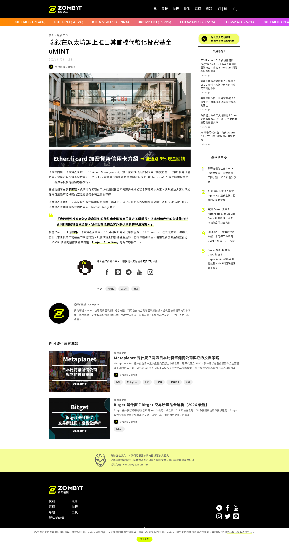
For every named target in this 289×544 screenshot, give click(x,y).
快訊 (187, 9)
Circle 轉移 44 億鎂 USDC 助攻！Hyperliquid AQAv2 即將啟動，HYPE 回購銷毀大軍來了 (221, 258)
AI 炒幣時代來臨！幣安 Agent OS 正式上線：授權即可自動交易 (217, 136)
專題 (209, 9)
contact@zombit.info (136, 464)
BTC (118, 382)
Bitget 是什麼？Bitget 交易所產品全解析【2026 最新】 (161, 404)
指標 (176, 9)
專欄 (198, 9)
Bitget (119, 429)
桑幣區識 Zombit (65, 66)
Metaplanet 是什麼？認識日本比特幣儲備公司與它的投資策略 (166, 357)
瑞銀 (136, 288)
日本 (147, 382)
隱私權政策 (56, 518)
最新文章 (62, 35)
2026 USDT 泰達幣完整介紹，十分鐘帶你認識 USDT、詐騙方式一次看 (221, 236)
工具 (154, 9)
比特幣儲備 (174, 382)
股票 (188, 382)
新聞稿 (73, 189)
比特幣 (159, 382)
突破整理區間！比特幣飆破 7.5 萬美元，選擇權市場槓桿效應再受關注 (218, 102)
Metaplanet (132, 382)
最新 (165, 9)
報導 (75, 232)
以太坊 (124, 288)
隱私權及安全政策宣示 (239, 532)
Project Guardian (104, 242)
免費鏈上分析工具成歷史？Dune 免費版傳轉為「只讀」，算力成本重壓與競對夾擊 (219, 119)
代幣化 (111, 288)
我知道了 (144, 539)
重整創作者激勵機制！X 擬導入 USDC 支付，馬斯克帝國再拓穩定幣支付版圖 (218, 84)
